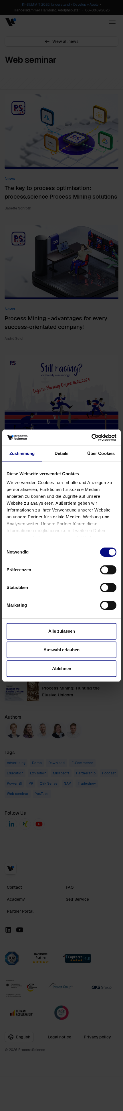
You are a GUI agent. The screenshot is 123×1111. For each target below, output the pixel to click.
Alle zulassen (61, 631)
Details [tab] (62, 453)
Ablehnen (61, 668)
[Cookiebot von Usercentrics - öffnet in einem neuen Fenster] (91, 437)
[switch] (108, 569)
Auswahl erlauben (61, 649)
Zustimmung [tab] (22, 453)
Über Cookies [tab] (101, 453)
